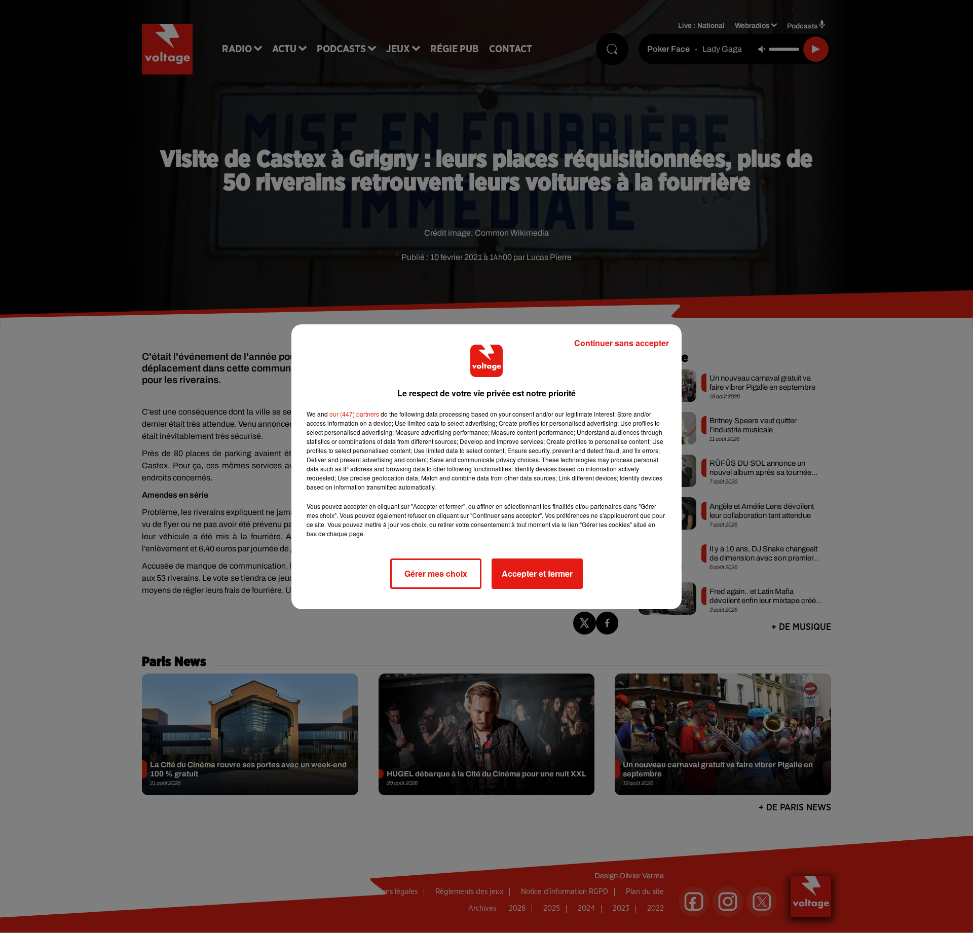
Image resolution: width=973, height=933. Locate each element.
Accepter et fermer (537, 573)
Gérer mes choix (435, 573)
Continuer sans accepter (621, 343)
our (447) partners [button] (354, 413)
